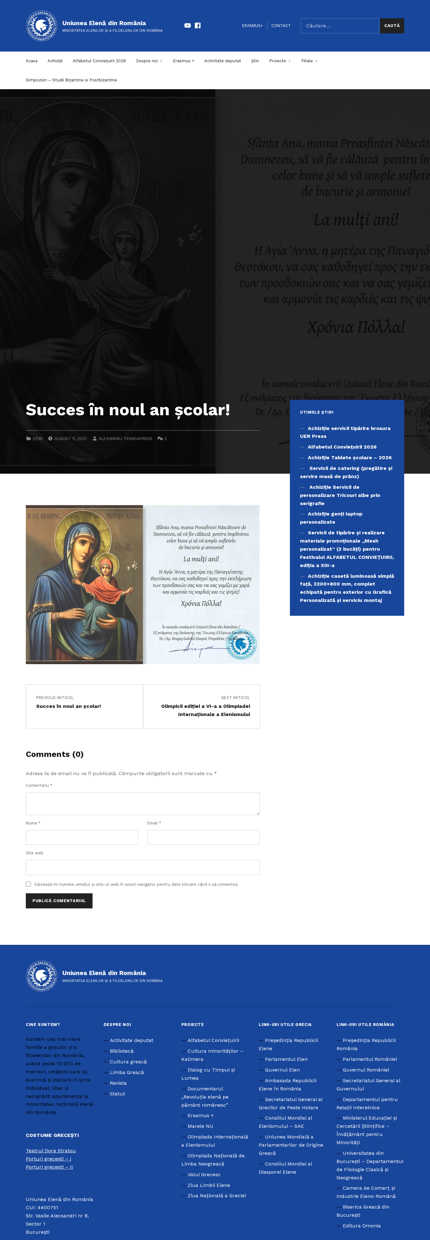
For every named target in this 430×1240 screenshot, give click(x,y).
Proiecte (277, 60)
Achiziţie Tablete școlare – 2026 (350, 457)
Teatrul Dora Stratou (51, 1151)
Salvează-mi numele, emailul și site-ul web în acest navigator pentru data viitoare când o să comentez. (136, 884)
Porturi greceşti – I (48, 1159)
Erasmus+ (252, 25)
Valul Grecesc (204, 1174)
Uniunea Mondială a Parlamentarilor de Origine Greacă (291, 1145)
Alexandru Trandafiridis (125, 438)
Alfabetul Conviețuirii (213, 1040)
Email (154, 823)
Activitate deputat (222, 60)
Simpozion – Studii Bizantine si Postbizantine (71, 80)
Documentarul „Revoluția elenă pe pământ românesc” (205, 1097)
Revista (118, 1083)
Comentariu (39, 785)
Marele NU (200, 1126)
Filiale (307, 60)
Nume (33, 823)
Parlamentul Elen (286, 1059)
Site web (34, 853)
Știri (255, 60)
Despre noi (147, 60)
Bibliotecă (121, 1051)
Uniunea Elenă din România (104, 23)
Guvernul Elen (282, 1070)
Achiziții (55, 60)
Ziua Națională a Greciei (217, 1196)
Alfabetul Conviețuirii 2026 (99, 60)
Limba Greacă (127, 1072)
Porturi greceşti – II (49, 1167)
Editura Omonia (362, 1226)
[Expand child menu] (161, 61)
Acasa (31, 60)
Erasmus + (183, 60)
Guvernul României (366, 1070)
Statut (117, 1094)
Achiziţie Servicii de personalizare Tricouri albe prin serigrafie (340, 495)
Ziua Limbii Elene (209, 1185)
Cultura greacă (128, 1062)
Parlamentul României (370, 1059)
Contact (281, 25)
